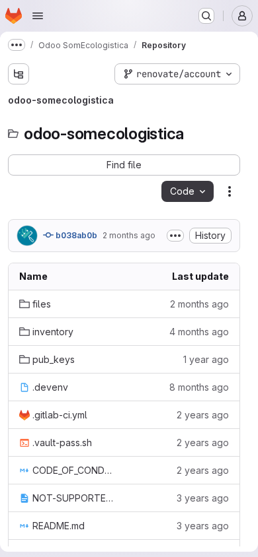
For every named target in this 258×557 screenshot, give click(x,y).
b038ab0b (75, 235)
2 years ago (203, 414)
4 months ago (199, 331)
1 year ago (206, 359)
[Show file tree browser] (18, 73)
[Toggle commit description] (175, 236)
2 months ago (129, 235)
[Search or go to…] (206, 16)
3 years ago (203, 498)
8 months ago (199, 387)
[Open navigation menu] (37, 15)
